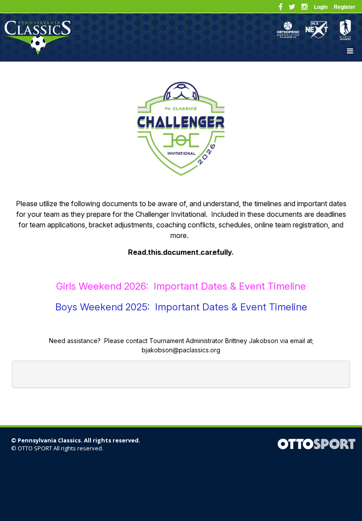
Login (321, 7)
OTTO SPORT (35, 448)
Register (344, 7)
